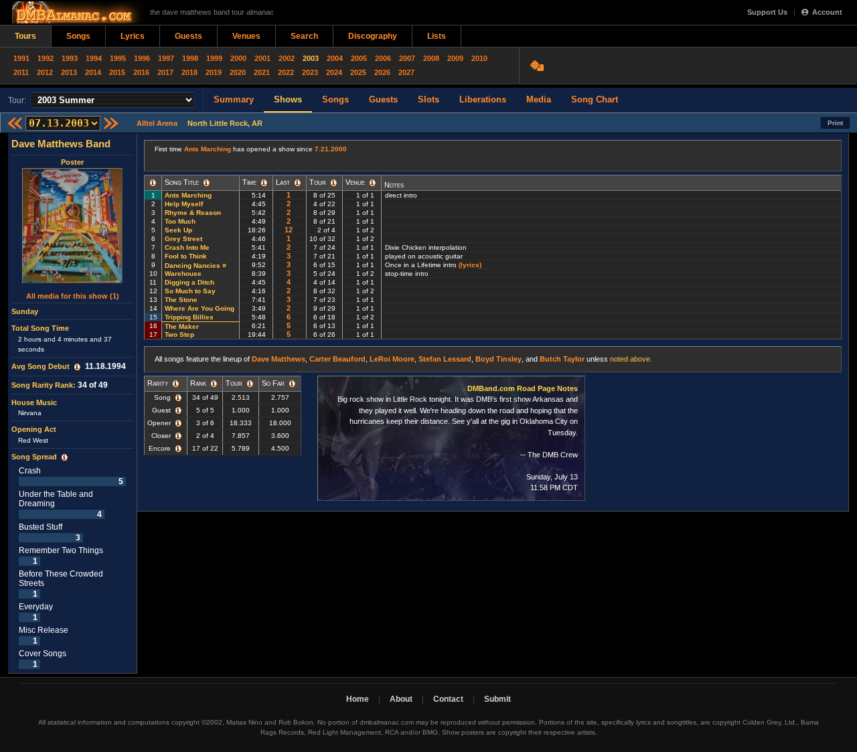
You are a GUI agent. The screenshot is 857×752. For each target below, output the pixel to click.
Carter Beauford (337, 359)
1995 (118, 58)
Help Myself (184, 204)
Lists (436, 36)
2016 (141, 72)
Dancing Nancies (192, 265)
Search (304, 36)
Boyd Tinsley (498, 359)
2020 (238, 72)
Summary (234, 99)
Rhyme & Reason (193, 212)
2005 (359, 58)
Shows (288, 99)
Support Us (767, 12)
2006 (383, 58)
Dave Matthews (278, 359)
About (401, 699)
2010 (479, 58)
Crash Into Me (187, 247)
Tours (25, 36)
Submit (497, 699)
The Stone (181, 299)
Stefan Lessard (444, 359)
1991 (21, 58)
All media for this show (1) (72, 296)
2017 (165, 72)
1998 (190, 58)
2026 (382, 72)
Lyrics (133, 36)
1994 (94, 58)
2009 (455, 58)
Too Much (180, 221)
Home (357, 699)
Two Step (179, 334)
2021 (262, 72)
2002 (287, 58)
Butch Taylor (562, 359)
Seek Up (178, 230)
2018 (189, 72)
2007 (407, 58)
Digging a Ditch (189, 282)
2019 (214, 72)
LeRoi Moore (392, 359)
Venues (246, 36)
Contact (448, 699)
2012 (45, 72)
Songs (78, 36)
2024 (334, 72)
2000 (238, 58)
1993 (70, 58)
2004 (335, 58)
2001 (262, 58)
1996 (142, 58)
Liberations (482, 99)
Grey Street (183, 238)
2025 (358, 72)
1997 (166, 58)
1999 (214, 58)
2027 (406, 72)
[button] (77, 367)
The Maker (182, 326)
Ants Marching (207, 149)
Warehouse (183, 273)
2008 (431, 58)
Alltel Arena (157, 123)
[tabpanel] (72, 403)
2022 (286, 72)
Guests (188, 36)
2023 (310, 72)
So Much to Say (190, 291)
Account (827, 12)
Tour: (17, 100)
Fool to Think (186, 256)
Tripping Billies (189, 317)
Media (538, 99)
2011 (21, 72)
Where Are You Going (199, 308)
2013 (69, 72)
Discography (372, 36)
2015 (117, 72)
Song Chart (594, 99)
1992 (45, 58)
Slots (428, 99)
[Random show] (538, 66)
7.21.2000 (331, 149)
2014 (93, 72)
